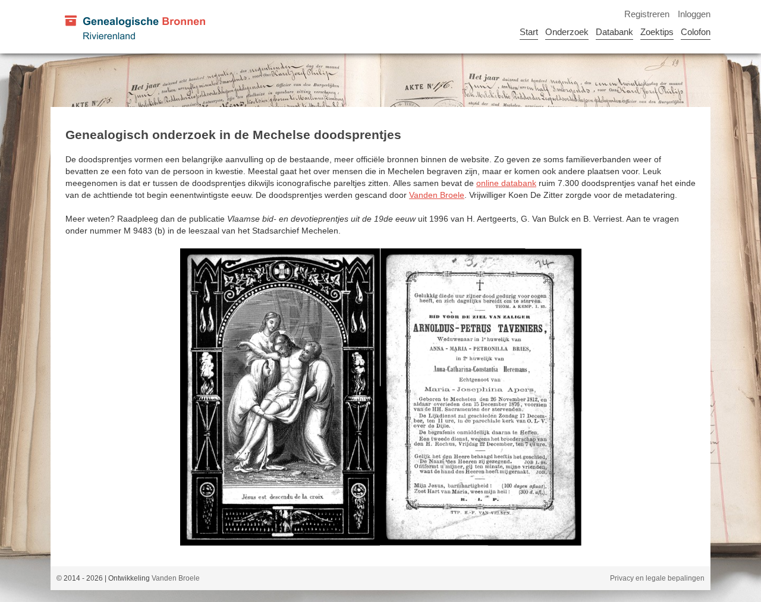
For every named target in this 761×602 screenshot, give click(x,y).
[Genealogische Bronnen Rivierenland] (134, 26)
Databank (614, 32)
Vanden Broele (436, 195)
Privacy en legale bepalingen (657, 578)
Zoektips (657, 32)
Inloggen (694, 14)
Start (529, 32)
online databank (506, 183)
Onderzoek (567, 32)
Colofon (695, 32)
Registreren (646, 14)
